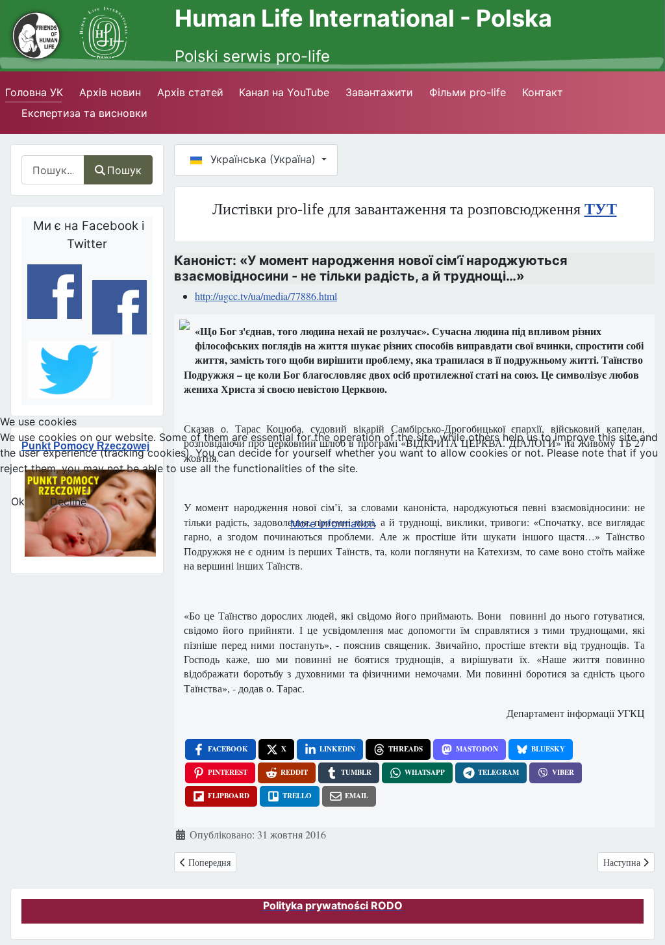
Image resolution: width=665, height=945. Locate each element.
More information (332, 523)
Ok (18, 501)
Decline (68, 501)
